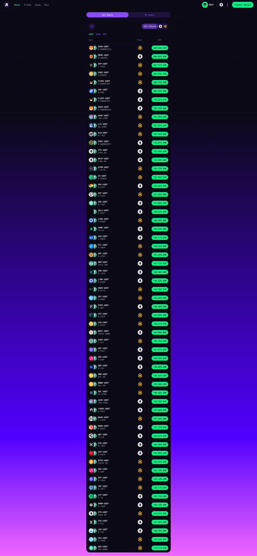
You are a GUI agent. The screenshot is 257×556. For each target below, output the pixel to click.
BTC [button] (105, 34)
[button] (92, 26)
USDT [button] (91, 34)
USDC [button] (98, 34)
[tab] (107, 14)
